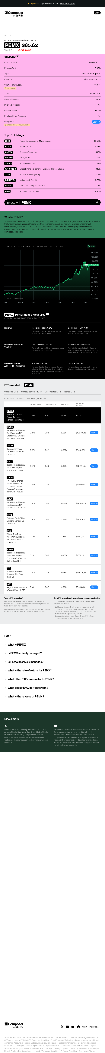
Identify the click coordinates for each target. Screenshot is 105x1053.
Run (93, 246)
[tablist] (52, 392)
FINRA (23, 1040)
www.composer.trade (15, 298)
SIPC (29, 1040)
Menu (97, 13)
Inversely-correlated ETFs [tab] (32, 392)
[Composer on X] (62, 1026)
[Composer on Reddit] (78, 1026)
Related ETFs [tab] (69, 392)
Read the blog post (67, 3)
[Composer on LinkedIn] (67, 1026)
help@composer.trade (91, 1027)
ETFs (9, 35)
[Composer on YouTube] (73, 1026)
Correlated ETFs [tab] (11, 392)
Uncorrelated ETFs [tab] (53, 392)
